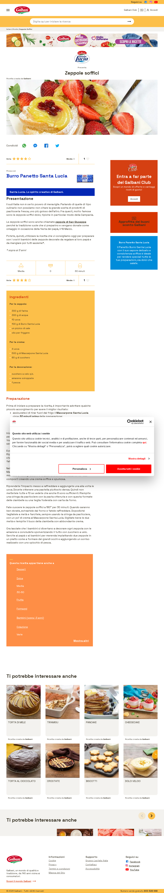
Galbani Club (130, 9)
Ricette (15, 29)
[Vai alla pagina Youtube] (156, 2)
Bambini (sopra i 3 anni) (30, 617)
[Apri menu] (8, 10)
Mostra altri (81, 640)
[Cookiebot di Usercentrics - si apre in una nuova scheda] (129, 421)
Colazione (22, 626)
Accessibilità (92, 868)
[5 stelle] (29, 159)
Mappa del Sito (57, 872)
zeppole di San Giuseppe (70, 222)
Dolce (20, 578)
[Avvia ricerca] (127, 21)
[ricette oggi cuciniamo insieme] (82, 40)
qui (144, 442)
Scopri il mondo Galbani (18, 881)
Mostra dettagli (137, 458)
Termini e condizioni (59, 868)
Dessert (21, 569)
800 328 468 (151, 891)
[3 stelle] (22, 159)
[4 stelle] (26, 159)
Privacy (52, 864)
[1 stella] (14, 159)
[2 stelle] (18, 159)
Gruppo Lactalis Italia (97, 860)
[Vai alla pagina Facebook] (145, 2)
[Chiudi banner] (150, 422)
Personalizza (80, 468)
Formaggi (22, 608)
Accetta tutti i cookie (128, 468)
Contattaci (91, 864)
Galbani (9, 29)
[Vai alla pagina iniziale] (22, 10)
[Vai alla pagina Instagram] (151, 2)
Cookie (52, 860)
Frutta (20, 599)
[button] (151, 815)
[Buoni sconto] (142, 10)
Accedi (134, 198)
